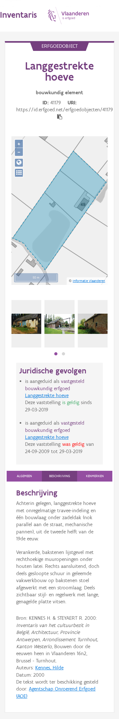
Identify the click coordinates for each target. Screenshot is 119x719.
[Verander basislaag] (19, 173)
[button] (56, 354)
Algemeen (24, 476)
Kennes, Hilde (49, 668)
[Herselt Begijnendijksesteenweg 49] (59, 324)
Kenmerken (95, 476)
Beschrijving (59, 476)
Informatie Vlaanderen (89, 281)
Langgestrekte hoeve (47, 395)
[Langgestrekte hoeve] (26, 324)
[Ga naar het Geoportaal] (19, 163)
